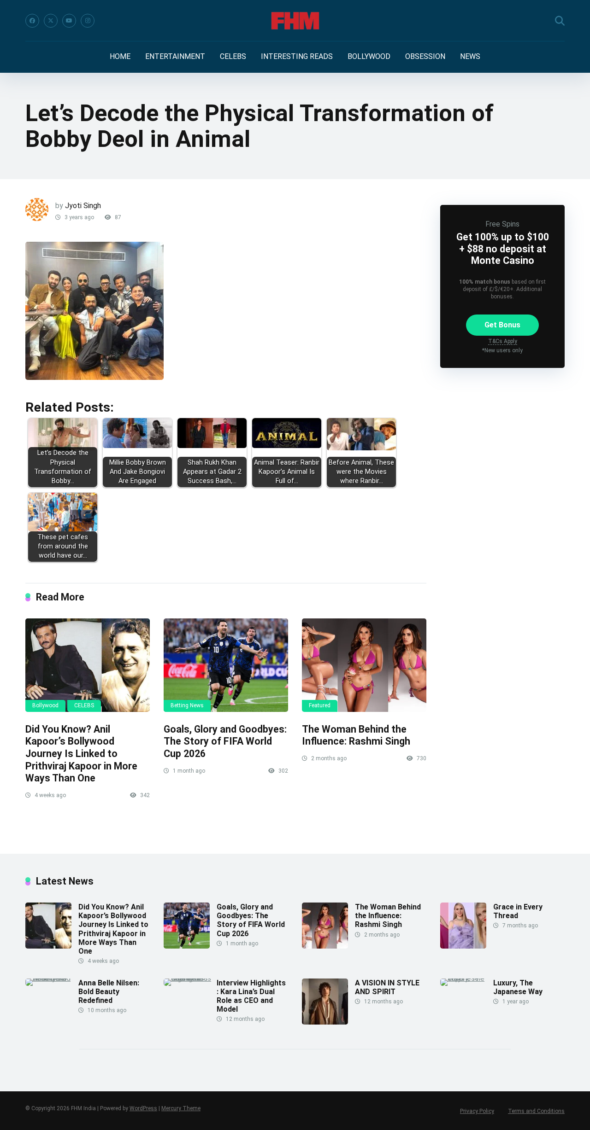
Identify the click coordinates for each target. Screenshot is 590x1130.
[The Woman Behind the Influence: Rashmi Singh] (364, 665)
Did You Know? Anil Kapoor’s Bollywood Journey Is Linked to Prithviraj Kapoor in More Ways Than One (81, 753)
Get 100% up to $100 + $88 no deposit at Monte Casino (502, 248)
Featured (319, 705)
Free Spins (502, 224)
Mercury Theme (181, 1108)
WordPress (143, 1108)
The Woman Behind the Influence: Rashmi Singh (356, 735)
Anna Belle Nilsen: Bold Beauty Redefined (108, 992)
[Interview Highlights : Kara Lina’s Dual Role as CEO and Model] (190, 978)
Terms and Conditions (536, 1111)
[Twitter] (51, 21)
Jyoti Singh (83, 205)
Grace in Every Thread (518, 911)
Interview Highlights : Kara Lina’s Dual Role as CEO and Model (251, 996)
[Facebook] (32, 21)
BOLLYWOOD (369, 56)
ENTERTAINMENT (175, 56)
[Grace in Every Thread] (463, 946)
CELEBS (233, 56)
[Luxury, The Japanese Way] (466, 978)
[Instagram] (87, 21)
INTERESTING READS (297, 56)
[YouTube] (69, 21)
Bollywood (45, 705)
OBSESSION (425, 56)
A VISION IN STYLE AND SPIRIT (387, 987)
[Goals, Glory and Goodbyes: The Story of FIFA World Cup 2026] (226, 665)
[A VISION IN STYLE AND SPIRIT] (325, 1022)
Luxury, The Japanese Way (518, 987)
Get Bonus (502, 324)
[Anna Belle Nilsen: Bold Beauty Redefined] (51, 978)
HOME (120, 56)
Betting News (187, 705)
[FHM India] (295, 21)
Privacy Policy (477, 1111)
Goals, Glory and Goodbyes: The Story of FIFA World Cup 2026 (225, 741)
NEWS (470, 56)
